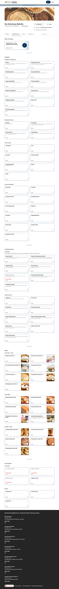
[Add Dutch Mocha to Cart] (27, 312)
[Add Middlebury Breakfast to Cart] (27, 105)
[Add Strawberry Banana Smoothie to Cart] (53, 280)
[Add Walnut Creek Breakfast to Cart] (27, 96)
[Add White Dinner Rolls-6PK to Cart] (53, 402)
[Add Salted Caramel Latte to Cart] (53, 331)
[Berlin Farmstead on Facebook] (5, 523)
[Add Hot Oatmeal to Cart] (27, 151)
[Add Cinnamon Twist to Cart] (53, 497)
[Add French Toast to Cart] (53, 128)
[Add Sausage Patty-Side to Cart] (53, 202)
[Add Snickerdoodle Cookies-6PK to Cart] (27, 453)
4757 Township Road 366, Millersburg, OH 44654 (14, 519)
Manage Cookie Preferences (37, 585)
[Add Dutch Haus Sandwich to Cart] (27, 114)
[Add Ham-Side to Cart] (53, 192)
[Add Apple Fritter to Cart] (27, 506)
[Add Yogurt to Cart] (27, 179)
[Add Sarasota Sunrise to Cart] (53, 96)
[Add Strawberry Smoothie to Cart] (27, 289)
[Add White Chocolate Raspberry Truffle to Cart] (53, 322)
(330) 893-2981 (8, 557)
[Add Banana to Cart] (53, 169)
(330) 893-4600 (8, 517)
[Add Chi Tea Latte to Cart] (53, 303)
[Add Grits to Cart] (53, 151)
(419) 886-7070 (8, 527)
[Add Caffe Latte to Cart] (27, 303)
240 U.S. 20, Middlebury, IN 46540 (11, 579)
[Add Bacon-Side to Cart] (27, 192)
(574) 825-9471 (8, 577)
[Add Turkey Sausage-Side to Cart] (27, 211)
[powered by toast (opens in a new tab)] (9, 586)
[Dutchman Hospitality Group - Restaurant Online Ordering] (11, 2)
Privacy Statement (26, 585)
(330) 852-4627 (8, 567)
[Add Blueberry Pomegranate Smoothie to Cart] (53, 261)
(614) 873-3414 (8, 537)
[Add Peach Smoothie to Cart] (53, 271)
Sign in (52, 2)
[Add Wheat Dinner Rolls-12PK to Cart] (27, 412)
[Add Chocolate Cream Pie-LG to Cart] (53, 370)
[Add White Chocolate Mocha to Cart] (27, 322)
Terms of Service (18, 585)
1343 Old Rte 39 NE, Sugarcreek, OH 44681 (13, 569)
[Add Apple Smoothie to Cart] (27, 261)
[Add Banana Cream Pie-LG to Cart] (27, 361)
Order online (7, 521)
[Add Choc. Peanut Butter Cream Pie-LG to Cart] (27, 370)
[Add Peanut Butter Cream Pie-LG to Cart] (53, 379)
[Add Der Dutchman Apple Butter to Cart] (53, 421)
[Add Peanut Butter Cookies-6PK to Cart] (53, 444)
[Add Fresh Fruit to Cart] (27, 160)
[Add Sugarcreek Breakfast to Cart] (27, 86)
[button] (8, 34)
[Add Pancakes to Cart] (27, 128)
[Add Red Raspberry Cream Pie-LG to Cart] (27, 389)
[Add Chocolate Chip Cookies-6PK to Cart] (53, 435)
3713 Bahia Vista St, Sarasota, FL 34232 (12, 549)
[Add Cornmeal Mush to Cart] (53, 137)
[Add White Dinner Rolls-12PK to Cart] (27, 402)
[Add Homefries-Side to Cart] (53, 230)
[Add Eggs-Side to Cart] (53, 211)
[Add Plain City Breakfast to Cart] (53, 86)
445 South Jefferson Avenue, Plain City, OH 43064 (15, 539)
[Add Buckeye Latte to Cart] (27, 331)
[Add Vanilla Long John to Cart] (53, 483)
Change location (24, 26)
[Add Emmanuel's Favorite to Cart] (53, 67)
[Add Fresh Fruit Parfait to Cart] (53, 160)
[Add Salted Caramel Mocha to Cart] (27, 340)
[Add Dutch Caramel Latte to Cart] (53, 312)
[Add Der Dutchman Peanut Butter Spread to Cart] (27, 421)
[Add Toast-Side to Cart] (27, 220)
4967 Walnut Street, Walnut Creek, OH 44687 (14, 559)
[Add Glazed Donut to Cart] (27, 497)
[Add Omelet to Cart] (27, 67)
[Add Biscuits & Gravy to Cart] (27, 137)
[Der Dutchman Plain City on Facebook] (5, 543)
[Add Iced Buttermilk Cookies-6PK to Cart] (27, 435)
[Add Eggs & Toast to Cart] (53, 105)
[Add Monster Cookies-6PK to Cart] (27, 444)
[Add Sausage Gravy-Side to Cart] (27, 239)
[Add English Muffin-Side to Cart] (53, 220)
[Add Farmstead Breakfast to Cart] (53, 77)
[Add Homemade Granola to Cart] (27, 169)
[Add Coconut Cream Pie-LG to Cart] (27, 379)
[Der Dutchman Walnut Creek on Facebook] (5, 563)
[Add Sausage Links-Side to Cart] (27, 202)
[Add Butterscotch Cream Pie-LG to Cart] (53, 361)
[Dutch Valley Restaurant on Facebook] (5, 573)
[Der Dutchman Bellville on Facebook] (5, 533)
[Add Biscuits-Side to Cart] (27, 230)
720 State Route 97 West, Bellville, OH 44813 (13, 529)
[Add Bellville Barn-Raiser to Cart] (27, 77)
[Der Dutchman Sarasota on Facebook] (5, 553)
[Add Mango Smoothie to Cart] (27, 271)
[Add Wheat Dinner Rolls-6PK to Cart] (53, 412)
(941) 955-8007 (8, 547)
